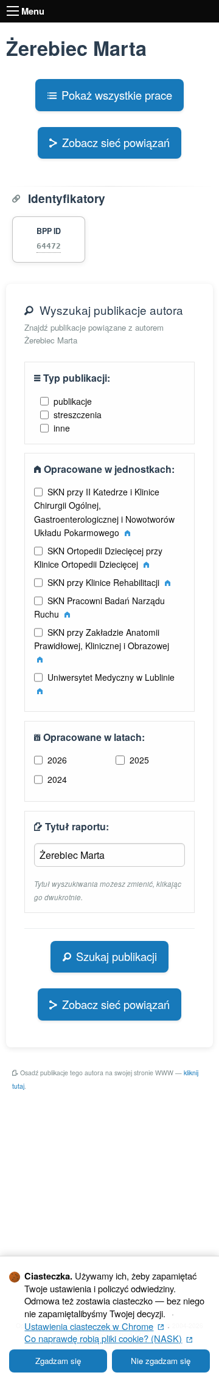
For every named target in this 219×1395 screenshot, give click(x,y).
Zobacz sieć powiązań (116, 142)
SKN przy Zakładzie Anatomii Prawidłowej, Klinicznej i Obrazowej (101, 639)
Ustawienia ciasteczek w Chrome (94, 1326)
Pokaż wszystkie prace (116, 95)
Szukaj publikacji (116, 956)
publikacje (73, 401)
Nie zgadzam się (160, 1360)
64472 (48, 245)
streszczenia (78, 414)
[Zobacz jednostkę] (127, 532)
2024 (57, 779)
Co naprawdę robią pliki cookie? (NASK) (108, 1338)
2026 (57, 760)
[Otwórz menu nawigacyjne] (13, 11)
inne (62, 428)
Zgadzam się (58, 1360)
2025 (139, 760)
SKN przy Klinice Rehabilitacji (104, 582)
